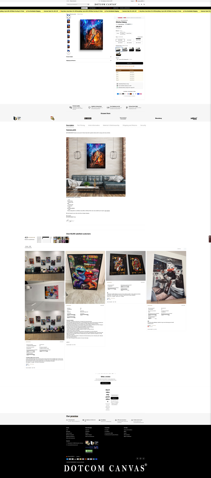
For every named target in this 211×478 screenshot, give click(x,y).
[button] (32, 367)
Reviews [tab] (26, 246)
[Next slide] (68, 52)
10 (112, 373)
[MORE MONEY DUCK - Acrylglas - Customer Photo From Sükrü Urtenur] (55, 241)
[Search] (88, 4)
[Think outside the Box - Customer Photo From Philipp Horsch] (55, 238)
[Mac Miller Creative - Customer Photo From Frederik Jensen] (67, 241)
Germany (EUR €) (71, 456)
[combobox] (78, 4)
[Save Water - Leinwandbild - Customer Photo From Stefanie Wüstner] (63, 238)
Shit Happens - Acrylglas (30, 362)
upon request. (107, 210)
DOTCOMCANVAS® (72, 462)
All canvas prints (73, 14)
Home (67, 14)
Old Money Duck (150, 323)
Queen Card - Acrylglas (111, 296)
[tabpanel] (106, 175)
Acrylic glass (128, 33)
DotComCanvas (121, 24)
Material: (119, 30)
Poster (118, 33)
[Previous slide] (68, 16)
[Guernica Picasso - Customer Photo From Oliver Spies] (59, 238)
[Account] (141, 4)
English (78, 456)
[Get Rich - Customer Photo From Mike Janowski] (63, 241)
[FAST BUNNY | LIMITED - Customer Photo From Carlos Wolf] (59, 241)
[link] (52, 118)
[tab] (70, 125)
